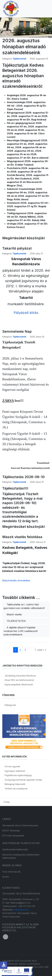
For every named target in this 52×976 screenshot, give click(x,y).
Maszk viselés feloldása (22, 537)
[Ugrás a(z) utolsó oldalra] (33, 648)
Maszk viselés (14, 614)
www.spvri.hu (21, 909)
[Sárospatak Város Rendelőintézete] (11, 8)
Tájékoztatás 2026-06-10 (23, 477)
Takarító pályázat (17, 248)
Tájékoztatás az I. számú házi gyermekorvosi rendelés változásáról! (24, 606)
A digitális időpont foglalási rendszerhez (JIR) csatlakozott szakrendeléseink (20, 631)
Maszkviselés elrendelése (16, 580)
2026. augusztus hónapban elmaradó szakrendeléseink (24, 46)
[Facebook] (5, 936)
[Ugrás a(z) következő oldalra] (29, 648)
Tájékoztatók (19, 58)
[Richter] (24, 732)
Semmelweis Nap (17, 331)
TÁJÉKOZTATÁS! (16, 620)
